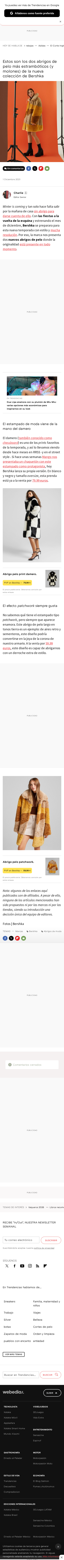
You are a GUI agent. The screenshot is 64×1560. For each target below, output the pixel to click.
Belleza (37, 1319)
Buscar (48, 1374)
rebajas (29, 45)
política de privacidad (44, 1248)
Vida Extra (38, 1417)
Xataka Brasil (10, 1515)
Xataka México (11, 1509)
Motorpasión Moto (42, 1463)
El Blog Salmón (41, 1481)
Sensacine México (42, 1520)
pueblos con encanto (17, 1341)
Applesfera (9, 1423)
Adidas (41, 45)
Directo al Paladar (13, 1458)
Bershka (33, 931)
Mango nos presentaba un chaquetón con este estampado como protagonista (30, 461)
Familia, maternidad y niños (46, 1303)
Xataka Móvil (10, 1417)
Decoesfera (10, 1486)
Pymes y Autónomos (43, 1486)
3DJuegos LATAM (42, 1509)
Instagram (30, 1265)
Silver (7, 1319)
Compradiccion (12, 1491)
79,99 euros (40, 480)
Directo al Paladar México (17, 1536)
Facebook (28, 168)
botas (7, 1326)
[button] (20, 193)
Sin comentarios (15, 168)
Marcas (19, 931)
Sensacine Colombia (44, 1525)
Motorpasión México (43, 1536)
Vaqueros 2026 (36, 1207)
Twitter (34, 168)
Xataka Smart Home (14, 1428)
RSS (37, 1265)
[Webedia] (13, 1394)
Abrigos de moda (52, 931)
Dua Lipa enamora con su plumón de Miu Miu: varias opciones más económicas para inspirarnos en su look (31, 405)
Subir (49, 1393)
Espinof (37, 1440)
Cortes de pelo (42, 1326)
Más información (52, 1556)
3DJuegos (38, 1412)
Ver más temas (13, 1354)
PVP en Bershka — (17, 582)
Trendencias (10, 1481)
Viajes (37, 1312)
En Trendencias (14, 398)
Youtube (22, 1265)
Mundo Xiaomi (11, 1433)
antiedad (38, 1341)
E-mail (47, 168)
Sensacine (38, 1435)
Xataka (7, 1412)
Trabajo (8, 1312)
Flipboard (41, 168)
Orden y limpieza (43, 1333)
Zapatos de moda (15, 1333)
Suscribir (51, 1240)
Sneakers (9, 1301)
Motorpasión (39, 1458)
